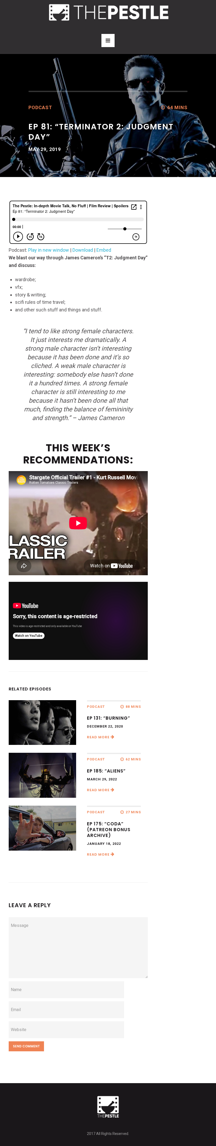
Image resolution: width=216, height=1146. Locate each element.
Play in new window (48, 250)
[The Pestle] (108, 12)
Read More (99, 737)
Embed (103, 250)
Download (82, 250)
